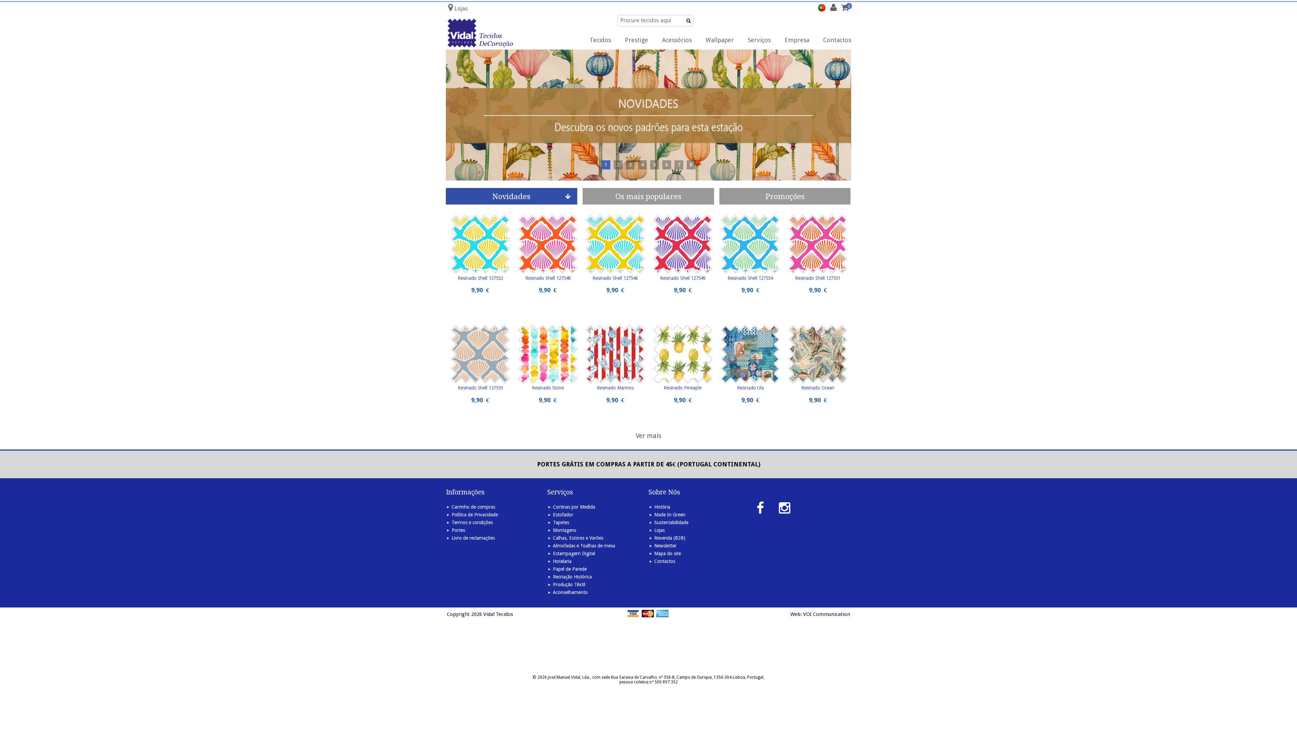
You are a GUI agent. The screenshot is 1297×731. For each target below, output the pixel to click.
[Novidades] (648, 115)
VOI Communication (826, 614)
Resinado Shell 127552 (480, 278)
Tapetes (561, 522)
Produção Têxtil (569, 584)
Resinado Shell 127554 (750, 278)
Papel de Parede (570, 569)
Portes (458, 530)
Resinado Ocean (817, 387)
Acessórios (677, 40)
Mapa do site (667, 553)
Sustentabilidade (671, 522)
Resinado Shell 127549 (682, 278)
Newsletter (665, 545)
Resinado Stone (548, 387)
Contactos (837, 40)
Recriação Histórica (572, 576)
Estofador (563, 514)
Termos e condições (472, 522)
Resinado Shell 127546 (615, 278)
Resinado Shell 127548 (547, 278)
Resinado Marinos (615, 387)
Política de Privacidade (475, 514)
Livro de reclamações (473, 538)
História (662, 507)
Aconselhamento (570, 592)
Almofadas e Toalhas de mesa (584, 545)
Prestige (636, 40)
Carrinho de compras (473, 507)
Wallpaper (720, 40)
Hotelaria (562, 561)
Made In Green (669, 514)
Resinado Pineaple (683, 387)
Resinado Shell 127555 (480, 387)
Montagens (564, 530)
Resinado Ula (750, 387)
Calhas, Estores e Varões (578, 538)
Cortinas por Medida (574, 507)
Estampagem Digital (574, 553)
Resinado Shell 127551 (817, 278)
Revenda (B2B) (669, 538)
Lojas (659, 530)
